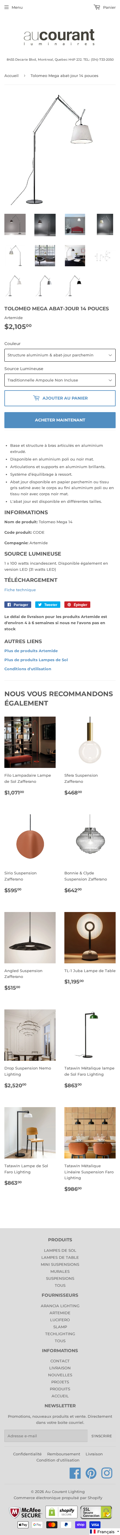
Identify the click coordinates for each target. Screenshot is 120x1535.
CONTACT (60, 1361)
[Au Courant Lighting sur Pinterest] (91, 1476)
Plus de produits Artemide (31, 650)
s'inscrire (101, 1436)
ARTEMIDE (60, 1312)
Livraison (94, 1454)
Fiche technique (20, 589)
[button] (104, 1531)
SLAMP (60, 1326)
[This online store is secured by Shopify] (62, 1518)
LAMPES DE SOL (60, 1250)
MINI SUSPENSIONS (60, 1264)
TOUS (60, 1285)
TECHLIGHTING (60, 1333)
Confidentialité (27, 1454)
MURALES (60, 1271)
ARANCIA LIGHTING (60, 1305)
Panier (109, 7)
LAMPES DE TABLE (60, 1257)
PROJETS (60, 1382)
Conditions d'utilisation (27, 668)
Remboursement (63, 1454)
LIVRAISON (60, 1368)
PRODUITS (60, 1389)
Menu (17, 7)
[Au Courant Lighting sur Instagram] (107, 1476)
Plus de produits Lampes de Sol (36, 659)
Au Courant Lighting (65, 1491)
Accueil (11, 75)
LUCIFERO (60, 1319)
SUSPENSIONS (60, 1278)
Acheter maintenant (60, 420)
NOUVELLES (60, 1375)
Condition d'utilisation (58, 1460)
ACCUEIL (60, 1396)
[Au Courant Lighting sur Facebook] (75, 1476)
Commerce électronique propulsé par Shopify (58, 1497)
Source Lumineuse (23, 368)
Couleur (12, 343)
